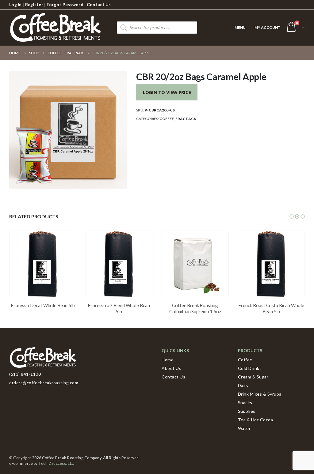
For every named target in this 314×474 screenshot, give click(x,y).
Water (244, 428)
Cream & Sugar (253, 376)
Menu (240, 27)
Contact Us (99, 4)
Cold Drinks (250, 368)
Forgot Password (65, 4)
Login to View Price (167, 92)
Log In (15, 4)
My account (268, 27)
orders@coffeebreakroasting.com (43, 382)
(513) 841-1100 (25, 374)
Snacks (245, 402)
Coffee (166, 118)
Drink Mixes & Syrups (259, 394)
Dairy (243, 385)
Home (168, 359)
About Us (171, 368)
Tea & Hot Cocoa (255, 419)
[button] (291, 216)
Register (34, 4)
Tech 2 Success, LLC (56, 463)
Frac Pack (185, 118)
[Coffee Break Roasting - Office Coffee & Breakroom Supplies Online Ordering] (55, 28)
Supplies (246, 411)
